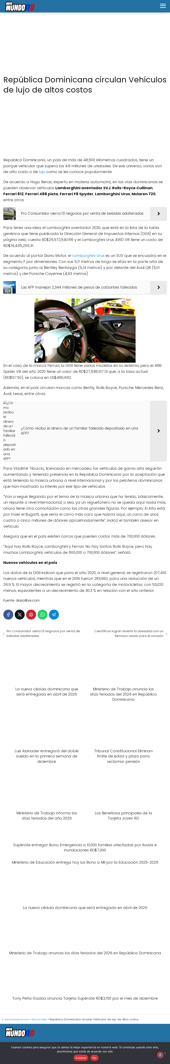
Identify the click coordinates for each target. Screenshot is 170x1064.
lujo (42, 171)
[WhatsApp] (42, 615)
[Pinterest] (31, 615)
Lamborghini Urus (88, 255)
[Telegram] (54, 615)
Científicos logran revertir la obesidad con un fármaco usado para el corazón (129, 633)
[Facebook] (8, 615)
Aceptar (81, 1057)
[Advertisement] (85, 44)
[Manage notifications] (160, 1055)
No (94, 1057)
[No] (165, 1053)
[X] (20, 615)
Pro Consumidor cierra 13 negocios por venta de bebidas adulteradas (43, 633)
